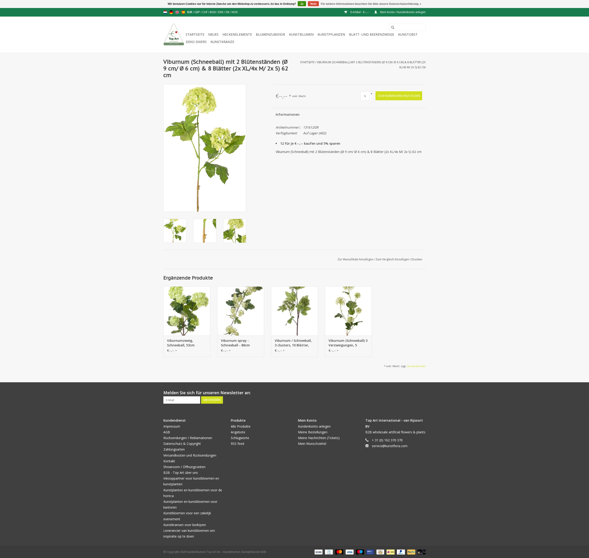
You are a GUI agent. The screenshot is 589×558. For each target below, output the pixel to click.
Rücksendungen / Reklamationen (187, 438)
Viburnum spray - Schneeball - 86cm (235, 342)
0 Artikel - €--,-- (359, 12)
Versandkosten (416, 366)
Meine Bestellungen (312, 432)
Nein (313, 4)
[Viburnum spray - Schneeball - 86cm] (240, 311)
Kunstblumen (301, 34)
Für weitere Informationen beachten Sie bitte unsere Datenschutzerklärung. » (371, 4)
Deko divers (196, 42)
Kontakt (169, 461)
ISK (228, 12)
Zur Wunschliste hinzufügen (356, 259)
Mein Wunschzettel (312, 443)
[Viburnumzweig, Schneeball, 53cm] (186, 311)
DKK (221, 12)
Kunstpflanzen (331, 34)
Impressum (171, 426)
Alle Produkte (241, 426)
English (177, 12)
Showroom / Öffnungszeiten (184, 467)
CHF (205, 12)
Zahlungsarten (174, 449)
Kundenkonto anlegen (314, 426)
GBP (197, 12)
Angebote (238, 432)
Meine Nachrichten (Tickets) (319, 438)
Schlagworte (240, 438)
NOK (235, 12)
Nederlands (165, 12)
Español (183, 12)
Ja (301, 4)
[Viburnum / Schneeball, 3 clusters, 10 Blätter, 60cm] (294, 311)
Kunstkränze (222, 42)
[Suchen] (391, 28)
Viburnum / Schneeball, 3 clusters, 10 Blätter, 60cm (293, 343)
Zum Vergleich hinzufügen (392, 259)
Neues (213, 34)
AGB (166, 432)
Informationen (288, 114)
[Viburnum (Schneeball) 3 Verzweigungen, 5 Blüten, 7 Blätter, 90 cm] (348, 311)
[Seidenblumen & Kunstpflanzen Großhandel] (173, 34)
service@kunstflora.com (389, 446)
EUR (190, 12)
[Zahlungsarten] (318, 552)
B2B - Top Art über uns (180, 472)
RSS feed (237, 443)
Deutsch (171, 12)
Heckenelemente (237, 34)
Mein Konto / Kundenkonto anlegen (402, 12)
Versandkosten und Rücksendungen (189, 455)
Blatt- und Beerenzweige (371, 34)
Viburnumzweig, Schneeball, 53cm (181, 342)
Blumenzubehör (270, 34)
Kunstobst (408, 34)
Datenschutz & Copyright (182, 443)
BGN (213, 12)
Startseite (195, 34)
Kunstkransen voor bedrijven (184, 525)
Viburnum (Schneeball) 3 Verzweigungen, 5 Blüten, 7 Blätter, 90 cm (348, 343)
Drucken (416, 259)
